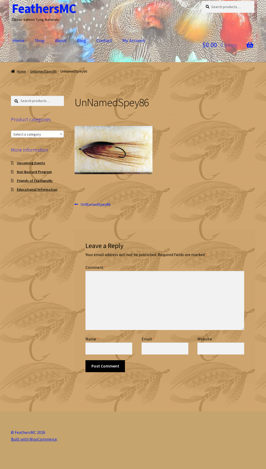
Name (92, 338)
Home (18, 40)
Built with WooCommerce (34, 439)
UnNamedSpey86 (43, 71)
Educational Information (37, 189)
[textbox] (37, 134)
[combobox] (37, 134)
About (60, 40)
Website (204, 338)
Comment (95, 267)
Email (148, 338)
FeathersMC (44, 8)
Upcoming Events (31, 163)
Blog (81, 40)
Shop (39, 40)
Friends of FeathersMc (35, 180)
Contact (104, 40)
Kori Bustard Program (34, 171)
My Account (133, 40)
